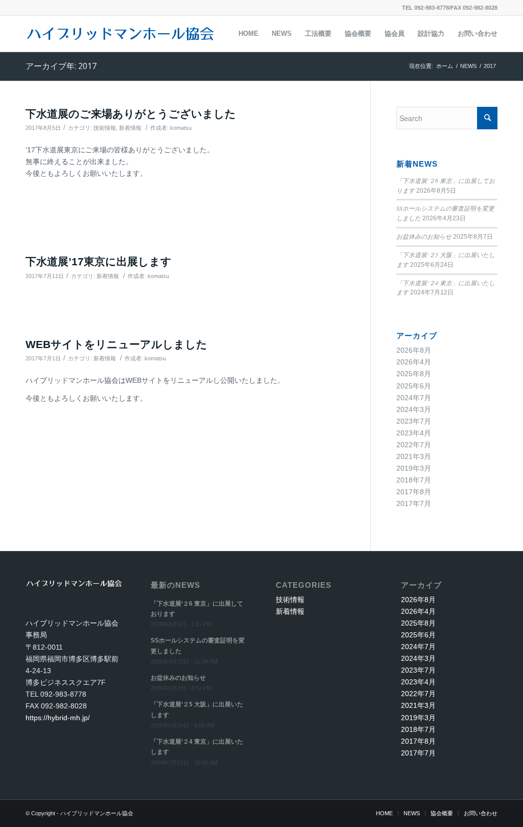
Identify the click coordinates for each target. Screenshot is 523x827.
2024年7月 (413, 398)
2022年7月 (413, 445)
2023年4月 (413, 433)
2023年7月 (413, 421)
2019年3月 (413, 468)
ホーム (444, 66)
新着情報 (130, 128)
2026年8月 (413, 350)
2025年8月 (413, 374)
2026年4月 (413, 362)
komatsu (181, 128)
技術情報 (104, 128)
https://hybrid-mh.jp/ (58, 718)
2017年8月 (413, 492)
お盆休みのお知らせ (423, 236)
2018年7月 (413, 480)
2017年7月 (413, 503)
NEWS (468, 66)
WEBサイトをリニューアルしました (116, 344)
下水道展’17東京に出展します (99, 261)
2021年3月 (413, 456)
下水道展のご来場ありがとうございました (131, 114)
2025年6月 (413, 386)
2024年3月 (413, 409)
